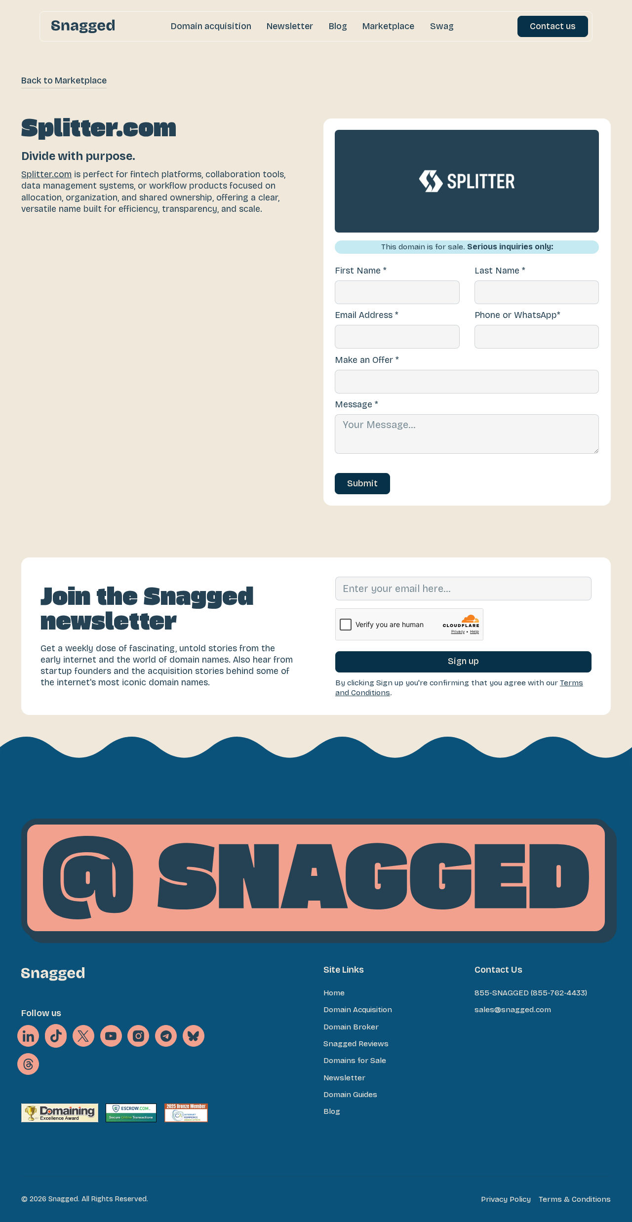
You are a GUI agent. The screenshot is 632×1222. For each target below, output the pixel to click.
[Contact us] (552, 26)
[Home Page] (83, 26)
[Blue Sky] (193, 1036)
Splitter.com (46, 174)
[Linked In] (28, 1036)
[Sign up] (463, 661)
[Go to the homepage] (52, 974)
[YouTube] (111, 1036)
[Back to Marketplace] (64, 81)
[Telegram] (166, 1036)
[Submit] (362, 483)
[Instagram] (138, 1036)
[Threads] (28, 1064)
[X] (56, 1036)
